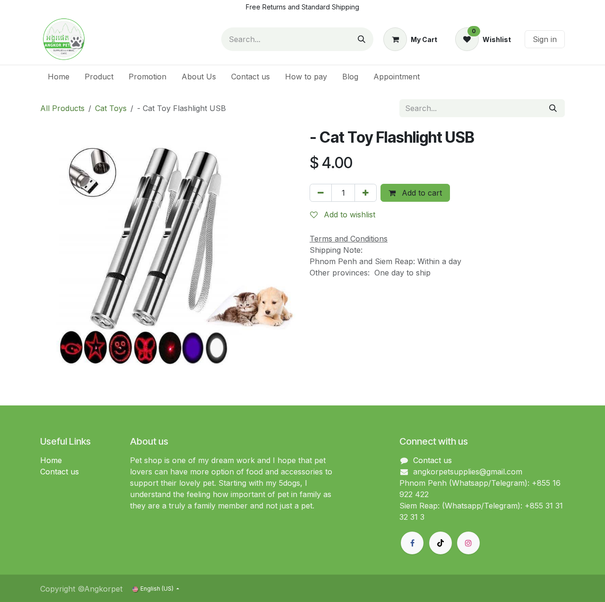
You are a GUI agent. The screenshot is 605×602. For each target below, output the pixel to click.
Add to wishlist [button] (348, 214)
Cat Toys (111, 108)
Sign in (545, 39)
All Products (62, 108)
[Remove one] (321, 193)
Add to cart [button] (420, 193)
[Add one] (365, 193)
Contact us (59, 471)
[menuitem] (58, 76)
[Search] (361, 39)
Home (51, 460)
